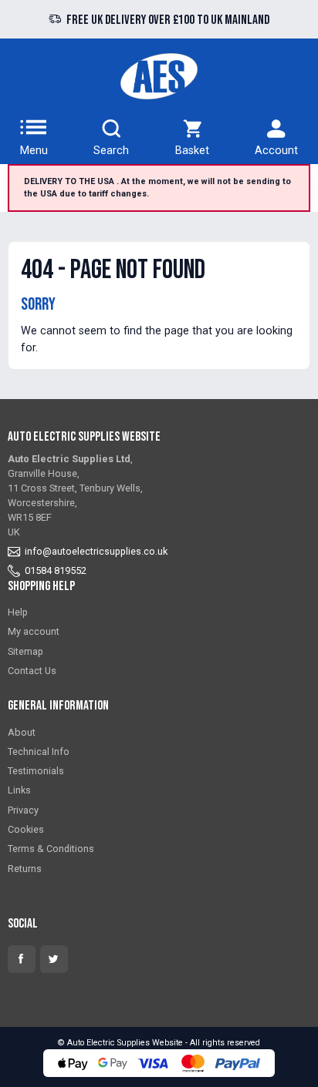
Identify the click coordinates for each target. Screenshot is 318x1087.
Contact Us (32, 670)
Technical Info (38, 751)
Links (19, 790)
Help (18, 612)
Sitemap (25, 651)
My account (33, 631)
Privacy (23, 810)
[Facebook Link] (22, 959)
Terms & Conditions (51, 848)
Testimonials (36, 771)
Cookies (26, 829)
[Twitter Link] (54, 959)
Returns (25, 868)
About (22, 732)
